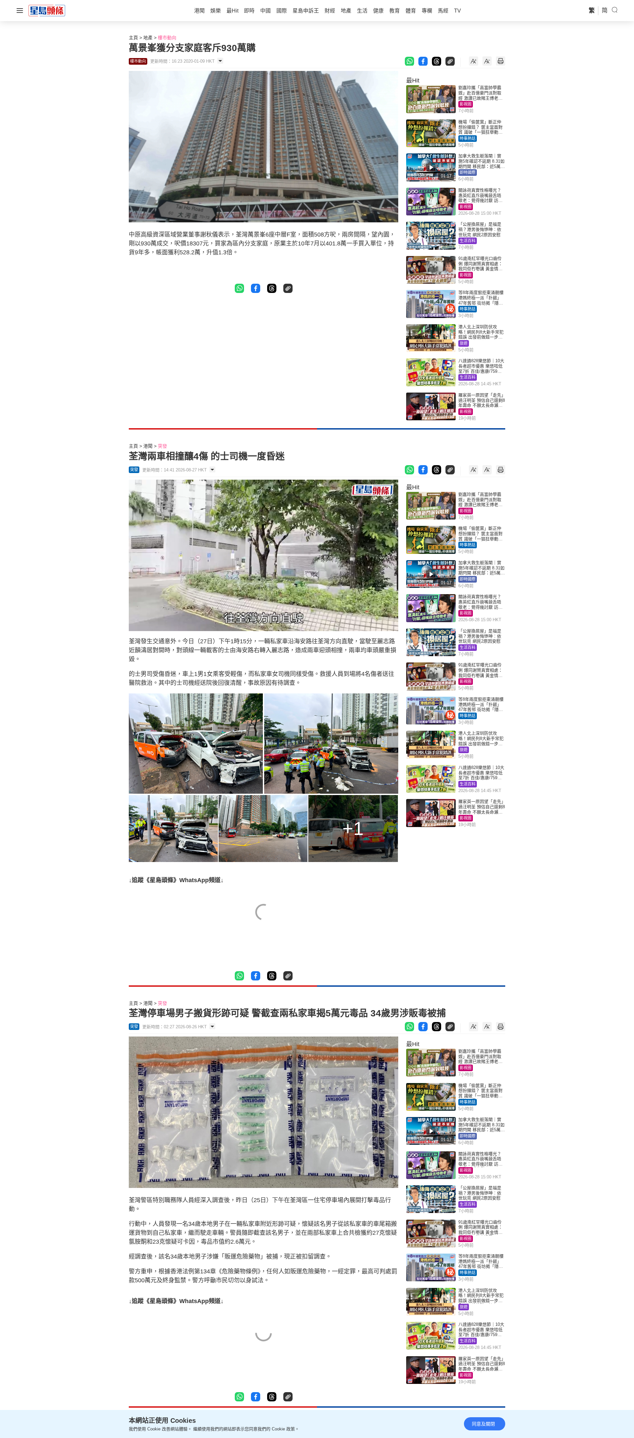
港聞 (148, 446)
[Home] (47, 10)
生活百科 (468, 241)
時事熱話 (468, 139)
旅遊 (464, 343)
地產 (148, 37)
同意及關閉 (483, 1423)
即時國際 (468, 173)
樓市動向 (167, 37)
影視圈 (466, 104)
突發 (162, 446)
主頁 (133, 37)
